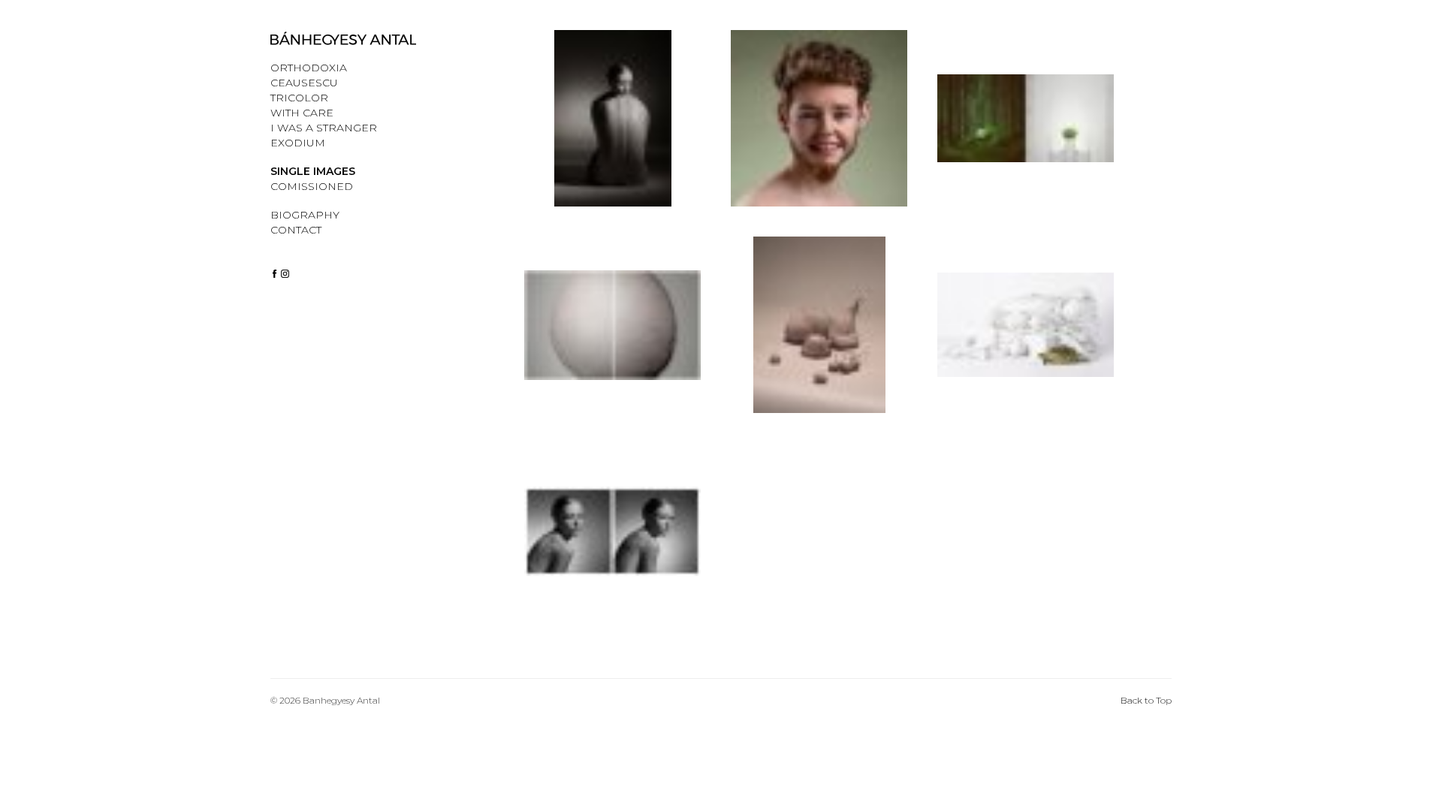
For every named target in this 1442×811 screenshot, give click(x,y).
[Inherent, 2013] (612, 133)
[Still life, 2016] (819, 340)
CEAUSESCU (304, 82)
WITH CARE (301, 112)
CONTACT (295, 230)
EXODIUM (297, 142)
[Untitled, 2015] (1025, 340)
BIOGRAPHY (304, 215)
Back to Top (1146, 700)
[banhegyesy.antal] (274, 273)
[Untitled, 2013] (612, 546)
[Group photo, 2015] (819, 133)
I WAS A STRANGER (323, 127)
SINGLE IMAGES (312, 171)
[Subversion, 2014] (1025, 133)
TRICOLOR (299, 97)
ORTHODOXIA (308, 67)
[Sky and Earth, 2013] (612, 340)
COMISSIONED (311, 186)
